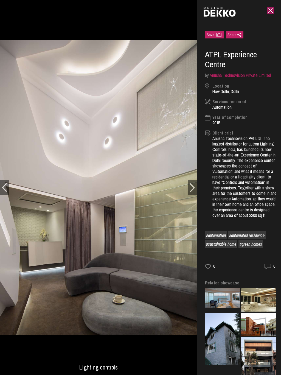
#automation (216, 235)
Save (210, 34)
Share (232, 34)
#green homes (251, 244)
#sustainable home (221, 244)
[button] (4, 187)
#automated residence (247, 235)
